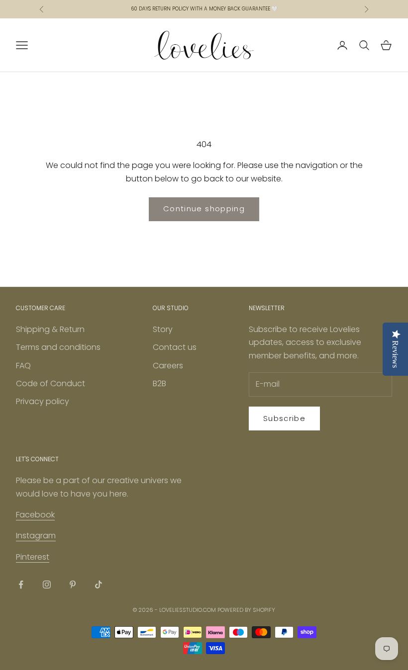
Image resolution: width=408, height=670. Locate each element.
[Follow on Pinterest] (73, 584)
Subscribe (284, 418)
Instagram (36, 535)
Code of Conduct (50, 383)
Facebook (35, 514)
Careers (168, 365)
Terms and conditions (58, 347)
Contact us (175, 347)
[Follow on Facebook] (21, 584)
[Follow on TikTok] (98, 584)
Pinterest (32, 557)
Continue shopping (204, 208)
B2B (159, 383)
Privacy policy (42, 401)
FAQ (23, 365)
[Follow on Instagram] (47, 584)
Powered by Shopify (246, 610)
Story (163, 329)
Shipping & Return (50, 329)
